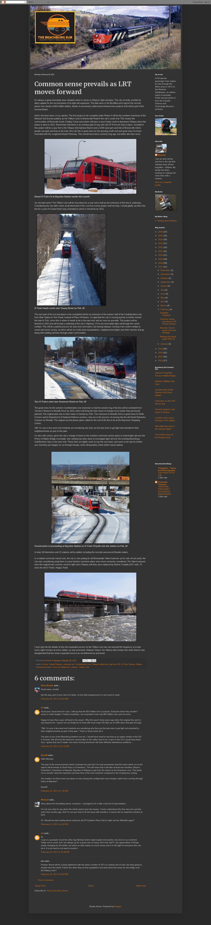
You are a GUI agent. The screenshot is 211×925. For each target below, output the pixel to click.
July (163, 290)
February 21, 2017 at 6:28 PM (54, 824)
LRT (118, 664)
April (163, 301)
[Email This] (83, 660)
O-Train (125, 664)
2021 (160, 251)
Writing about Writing (167, 221)
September (166, 282)
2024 (160, 239)
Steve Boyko (47, 685)
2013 (160, 360)
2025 (160, 235)
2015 (160, 352)
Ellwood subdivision (100, 664)
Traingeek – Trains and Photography (167, 469)
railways (74, 667)
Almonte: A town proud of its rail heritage (168, 330)
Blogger (117, 906)
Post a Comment (45, 880)
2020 (160, 255)
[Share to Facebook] (92, 660)
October (165, 278)
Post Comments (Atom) (57, 890)
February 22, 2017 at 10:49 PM (55, 852)
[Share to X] (89, 660)
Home (91, 886)
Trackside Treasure (163, 483)
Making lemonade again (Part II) (168, 337)
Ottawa (132, 664)
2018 (160, 263)
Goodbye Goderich (165, 314)
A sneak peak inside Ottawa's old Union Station (164, 392)
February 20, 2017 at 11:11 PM (55, 746)
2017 (160, 267)
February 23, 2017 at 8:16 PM (54, 874)
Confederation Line (83, 664)
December (166, 270)
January (165, 344)
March (164, 305)
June (163, 294)
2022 (160, 247)
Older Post (141, 886)
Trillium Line (84, 667)
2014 (160, 356)
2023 (160, 243)
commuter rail (68, 664)
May (163, 297)
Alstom (45, 664)
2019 (160, 259)
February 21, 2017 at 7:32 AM (54, 791)
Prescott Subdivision (61, 667)
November (166, 274)
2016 (160, 349)
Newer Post (40, 886)
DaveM (44, 755)
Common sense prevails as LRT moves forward (168, 321)
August (164, 286)
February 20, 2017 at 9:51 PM (54, 699)
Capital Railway (55, 664)
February (165, 309)
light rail (113, 664)
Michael (45, 800)
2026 (160, 232)
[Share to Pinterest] (94, 660)
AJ (42, 707)
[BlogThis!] (86, 660)
